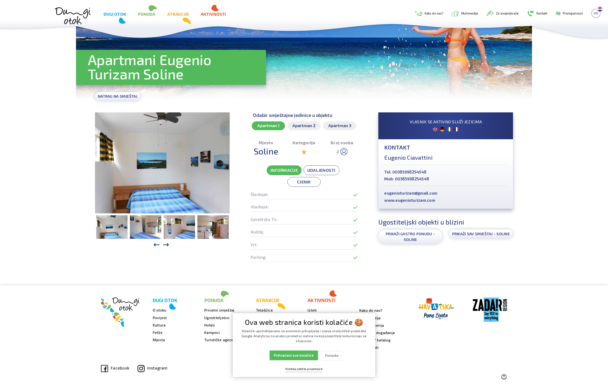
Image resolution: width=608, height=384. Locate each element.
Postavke (331, 355)
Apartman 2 (304, 125)
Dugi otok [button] (115, 14)
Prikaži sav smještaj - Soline (481, 233)
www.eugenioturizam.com (409, 200)
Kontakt (542, 13)
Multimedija (469, 13)
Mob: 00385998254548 (406, 178)
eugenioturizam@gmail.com (410, 193)
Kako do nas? (434, 13)
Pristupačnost (573, 13)
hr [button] (596, 13)
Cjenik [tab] (304, 181)
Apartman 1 (268, 125)
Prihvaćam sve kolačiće (294, 355)
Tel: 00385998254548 (405, 171)
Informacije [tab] (284, 170)
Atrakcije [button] (178, 14)
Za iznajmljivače (507, 13)
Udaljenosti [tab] (321, 170)
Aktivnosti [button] (213, 14)
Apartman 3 (339, 125)
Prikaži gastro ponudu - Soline (410, 236)
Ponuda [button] (147, 14)
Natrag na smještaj (118, 96)
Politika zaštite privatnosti (304, 368)
